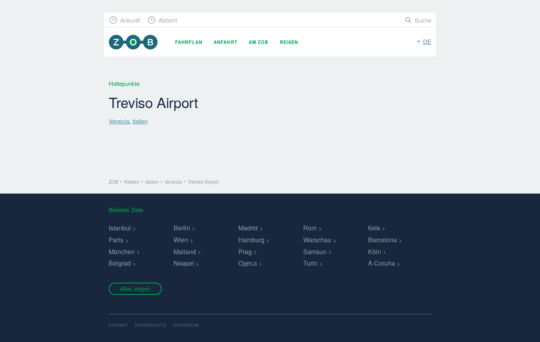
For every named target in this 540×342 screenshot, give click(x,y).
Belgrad (120, 263)
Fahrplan (188, 42)
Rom (310, 227)
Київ (374, 227)
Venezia (119, 121)
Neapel (184, 263)
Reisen (289, 42)
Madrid (248, 227)
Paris (116, 239)
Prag (245, 251)
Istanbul (120, 227)
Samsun (315, 251)
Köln (374, 251)
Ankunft (130, 20)
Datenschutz (151, 325)
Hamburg (251, 239)
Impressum (186, 325)
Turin (310, 263)
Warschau (317, 239)
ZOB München (133, 42)
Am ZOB (259, 42)
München (122, 251)
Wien (181, 239)
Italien (139, 121)
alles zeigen (135, 288)
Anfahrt (225, 42)
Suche (423, 20)
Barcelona (382, 239)
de (427, 41)
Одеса (247, 263)
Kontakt (118, 325)
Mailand (185, 251)
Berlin (182, 227)
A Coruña (381, 263)
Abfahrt (168, 20)
